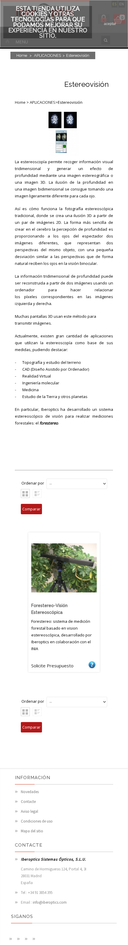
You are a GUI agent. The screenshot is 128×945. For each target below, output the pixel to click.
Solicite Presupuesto (92, 664)
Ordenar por (32, 483)
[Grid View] (25, 493)
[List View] (37, 493)
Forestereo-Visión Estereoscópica (49, 609)
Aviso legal (29, 811)
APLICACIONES (47, 55)
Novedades (30, 791)
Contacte (28, 801)
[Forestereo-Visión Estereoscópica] (64, 599)
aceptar (110, 24)
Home (21, 55)
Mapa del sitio (32, 831)
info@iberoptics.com (50, 902)
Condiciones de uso (37, 821)
